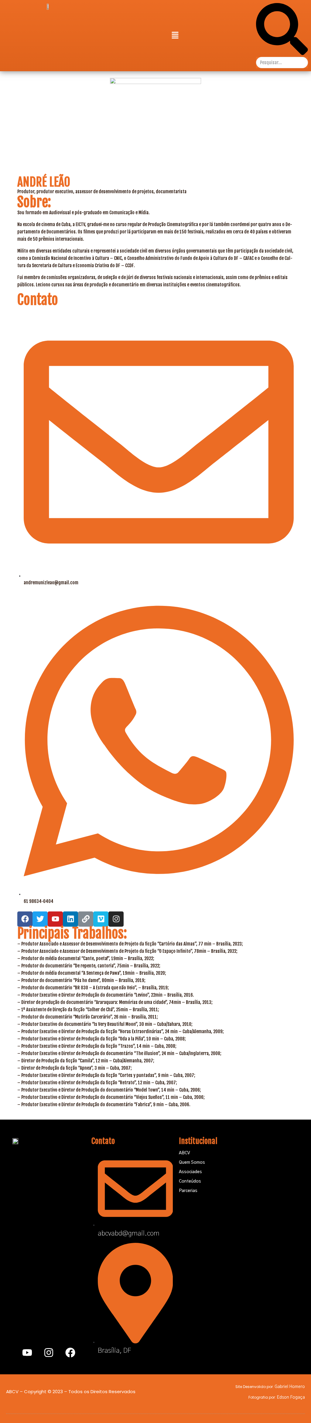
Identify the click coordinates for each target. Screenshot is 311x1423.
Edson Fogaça (291, 1397)
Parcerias (188, 1191)
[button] (175, 35)
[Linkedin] (70, 919)
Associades (190, 1172)
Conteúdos (190, 1181)
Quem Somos (192, 1162)
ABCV (184, 1153)
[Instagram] (116, 919)
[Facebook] (70, 1352)
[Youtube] (27, 1352)
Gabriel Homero (290, 1387)
